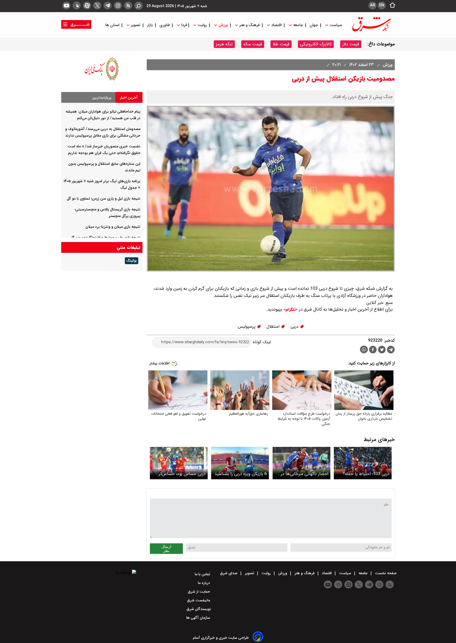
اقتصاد (276, 25)
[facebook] (373, 350)
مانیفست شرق (199, 600)
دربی (295, 326)
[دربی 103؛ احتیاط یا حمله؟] (363, 463)
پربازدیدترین (101, 97)
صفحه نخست (385, 573)
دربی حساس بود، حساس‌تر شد (182, 474)
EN (381, 5)
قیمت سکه (252, 44)
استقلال (274, 326)
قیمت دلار (350, 44)
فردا (183, 25)
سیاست (336, 25)
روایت (202, 25)
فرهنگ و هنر (249, 25)
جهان (313, 25)
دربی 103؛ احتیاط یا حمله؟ (366, 474)
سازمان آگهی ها (198, 618)
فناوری (164, 25)
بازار (150, 25)
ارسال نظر (166, 548)
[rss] (128, 5)
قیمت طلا (281, 44)
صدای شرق (229, 573)
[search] (138, 6)
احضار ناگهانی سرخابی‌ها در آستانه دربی (304, 474)
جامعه (298, 25)
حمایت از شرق (199, 591)
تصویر (135, 25)
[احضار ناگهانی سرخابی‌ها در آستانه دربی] (301, 463)
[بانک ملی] (101, 80)
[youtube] (66, 5)
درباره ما (204, 583)
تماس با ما (203, 574)
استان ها (112, 25)
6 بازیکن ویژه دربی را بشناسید (241, 474)
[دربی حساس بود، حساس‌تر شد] (179, 463)
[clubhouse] (77, 5)
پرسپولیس (247, 326)
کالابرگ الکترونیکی (316, 44)
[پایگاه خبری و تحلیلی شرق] (371, 31)
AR (372, 5)
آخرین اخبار (129, 97)
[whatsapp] (364, 349)
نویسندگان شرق (199, 609)
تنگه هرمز (224, 44)
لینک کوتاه (261, 342)
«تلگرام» (290, 309)
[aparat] (87, 5)
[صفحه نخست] (391, 5)
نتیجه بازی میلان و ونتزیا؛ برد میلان (113, 227)
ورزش (223, 25)
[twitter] (97, 5)
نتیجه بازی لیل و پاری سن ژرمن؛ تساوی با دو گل (103, 198)
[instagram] (118, 5)
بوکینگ (131, 260)
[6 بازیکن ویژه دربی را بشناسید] (240, 463)
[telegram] (107, 5)
